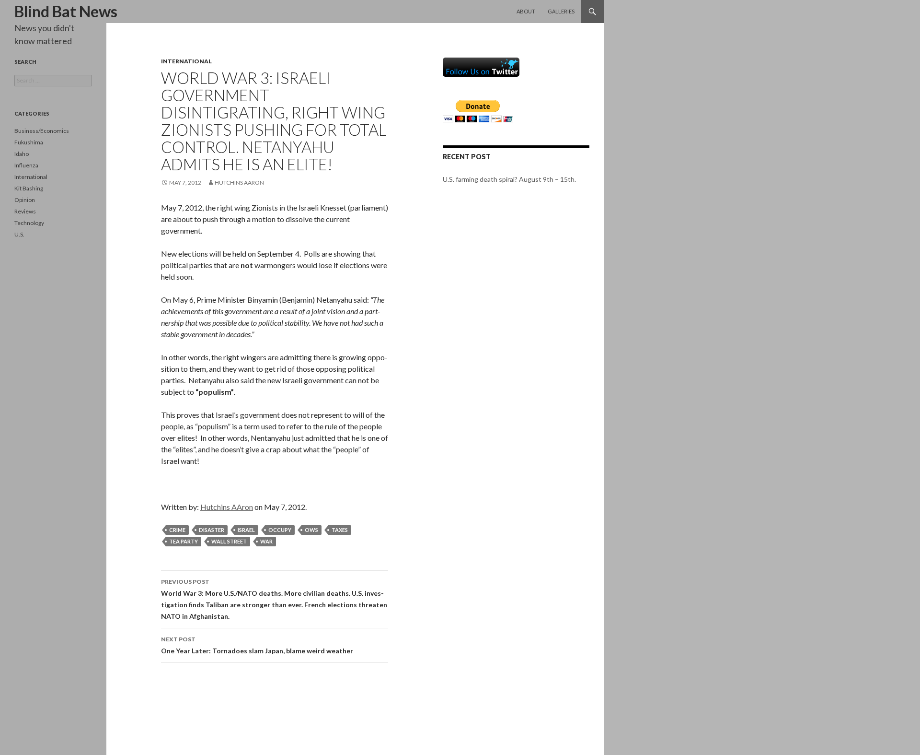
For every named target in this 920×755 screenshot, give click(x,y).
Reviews (25, 211)
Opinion (24, 199)
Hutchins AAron (239, 182)
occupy (279, 530)
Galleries (561, 11)
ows (311, 530)
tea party (183, 541)
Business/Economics (41, 130)
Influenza (26, 165)
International (186, 61)
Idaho (21, 153)
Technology (29, 222)
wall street (229, 541)
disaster (211, 530)
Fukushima (28, 142)
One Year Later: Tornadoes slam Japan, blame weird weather (257, 645)
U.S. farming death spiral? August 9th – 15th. (509, 179)
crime (177, 530)
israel (246, 530)
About (526, 11)
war (266, 541)
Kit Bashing (28, 188)
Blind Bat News (65, 11)
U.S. (19, 234)
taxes (340, 530)
